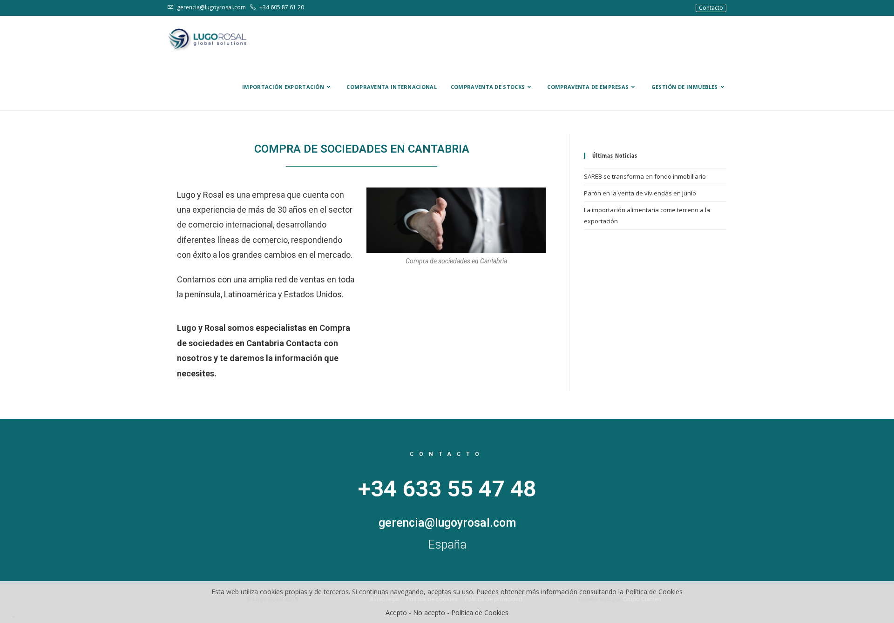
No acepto (429, 612)
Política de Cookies (479, 612)
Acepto (396, 612)
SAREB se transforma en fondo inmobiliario (645, 176)
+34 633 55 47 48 (447, 489)
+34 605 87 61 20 (281, 7)
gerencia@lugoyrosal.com (211, 7)
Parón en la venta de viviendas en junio (640, 193)
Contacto (711, 8)
